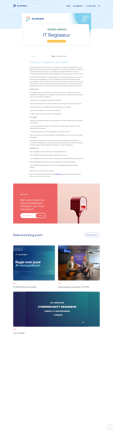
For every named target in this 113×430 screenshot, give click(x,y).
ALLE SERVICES (77, 6)
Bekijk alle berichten (92, 235)
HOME (68, 6)
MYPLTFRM (92, 6)
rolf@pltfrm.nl (59, 174)
